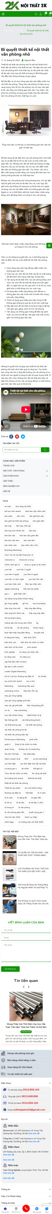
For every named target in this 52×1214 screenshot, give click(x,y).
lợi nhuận (42, 676)
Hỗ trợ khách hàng (13, 618)
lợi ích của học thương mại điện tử (19, 676)
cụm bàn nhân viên (13, 584)
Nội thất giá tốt (11, 720)
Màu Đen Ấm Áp (31, 691)
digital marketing (12, 589)
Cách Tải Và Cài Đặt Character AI (19, 555)
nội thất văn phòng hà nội (16, 729)
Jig (37, 623)
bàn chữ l (21, 516)
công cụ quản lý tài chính (35, 564)
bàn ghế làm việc (36, 516)
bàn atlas (8, 516)
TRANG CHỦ (8, 465)
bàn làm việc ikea (12, 540)
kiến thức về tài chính (14, 647)
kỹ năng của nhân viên (29, 652)
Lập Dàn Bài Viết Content (15, 661)
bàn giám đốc (38, 521)
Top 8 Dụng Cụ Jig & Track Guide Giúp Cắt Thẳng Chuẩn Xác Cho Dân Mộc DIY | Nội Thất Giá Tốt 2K (33, 902)
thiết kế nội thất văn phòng (16, 783)
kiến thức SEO (30, 637)
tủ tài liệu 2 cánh (36, 802)
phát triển (33, 739)
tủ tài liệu (20, 802)
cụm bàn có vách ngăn (14, 579)
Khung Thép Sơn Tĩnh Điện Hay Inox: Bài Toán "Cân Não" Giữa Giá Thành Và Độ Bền (32, 838)
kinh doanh (32, 647)
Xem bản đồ (33, 1133)
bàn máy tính (29, 540)
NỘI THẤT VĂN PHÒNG (14, 470)
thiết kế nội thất (34, 778)
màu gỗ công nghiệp (13, 695)
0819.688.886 (30, 1096)
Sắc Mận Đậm (29, 754)
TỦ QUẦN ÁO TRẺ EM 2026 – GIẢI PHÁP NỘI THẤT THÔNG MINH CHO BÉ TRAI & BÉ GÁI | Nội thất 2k (34, 854)
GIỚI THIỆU (8, 481)
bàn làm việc (10, 535)
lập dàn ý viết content (14, 666)
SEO (26, 759)
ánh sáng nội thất (23, 506)
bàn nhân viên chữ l (29, 545)
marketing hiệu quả (26, 686)
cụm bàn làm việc (35, 579)
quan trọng (9, 749)
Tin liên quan (26, 980)
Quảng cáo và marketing (29, 749)
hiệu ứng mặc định (37, 613)
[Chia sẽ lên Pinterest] (17, 436)
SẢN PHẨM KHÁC (11, 476)
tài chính (25, 768)
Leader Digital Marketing (15, 671)
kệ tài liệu (9, 627)
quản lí (7, 744)
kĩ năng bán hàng (12, 637)
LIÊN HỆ (6, 491)
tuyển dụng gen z (36, 812)
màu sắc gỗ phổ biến (13, 705)
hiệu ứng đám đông (33, 608)
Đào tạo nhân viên (33, 584)
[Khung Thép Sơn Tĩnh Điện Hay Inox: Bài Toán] (10, 842)
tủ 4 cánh (41, 793)
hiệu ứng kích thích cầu (15, 613)
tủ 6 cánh (9, 797)
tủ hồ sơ (8, 802)
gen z (7, 594)
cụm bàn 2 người (23, 569)
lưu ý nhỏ (30, 681)
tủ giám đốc (36, 797)
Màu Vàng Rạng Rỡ (35, 705)
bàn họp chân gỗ (23, 526)
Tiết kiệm (29, 793)
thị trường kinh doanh (14, 778)
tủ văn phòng (24, 807)
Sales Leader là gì (12, 759)
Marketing (9, 686)
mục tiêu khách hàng (14, 715)
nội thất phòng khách (31, 720)
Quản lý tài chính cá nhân (26, 744)
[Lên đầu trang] (47, 1204)
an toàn (8, 506)
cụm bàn (8, 569)
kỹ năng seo (25, 657)
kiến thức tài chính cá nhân (32, 642)
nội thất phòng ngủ (13, 725)
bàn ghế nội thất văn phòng (16, 521)
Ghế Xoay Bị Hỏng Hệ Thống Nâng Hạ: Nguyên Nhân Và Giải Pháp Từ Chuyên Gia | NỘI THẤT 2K (33, 886)
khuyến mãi (39, 632)
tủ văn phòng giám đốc (14, 812)
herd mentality (39, 603)
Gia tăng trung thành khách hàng (19, 598)
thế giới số (37, 768)
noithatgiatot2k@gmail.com (29, 1109)
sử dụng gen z (11, 768)
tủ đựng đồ (22, 797)
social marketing (40, 759)
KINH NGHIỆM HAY (11, 486)
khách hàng (38, 627)
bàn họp (8, 526)
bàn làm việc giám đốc (29, 535)
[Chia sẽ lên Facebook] (11, 436)
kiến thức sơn (10, 642)
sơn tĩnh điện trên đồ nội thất (33, 763)
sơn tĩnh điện (10, 763)
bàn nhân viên (11, 545)
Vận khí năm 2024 (12, 817)
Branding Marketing (13, 550)
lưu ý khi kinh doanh (13, 681)
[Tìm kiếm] (45, 449)
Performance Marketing (15, 739)
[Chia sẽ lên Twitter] (23, 436)
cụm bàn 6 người (30, 574)
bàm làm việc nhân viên (35, 511)
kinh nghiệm (10, 652)
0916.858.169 (31, 1089)
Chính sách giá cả (12, 564)
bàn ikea (32, 530)
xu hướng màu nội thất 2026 (31, 822)
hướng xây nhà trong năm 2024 (18, 623)
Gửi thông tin (10, 969)
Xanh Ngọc (9, 822)
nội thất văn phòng (34, 725)
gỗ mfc (25, 603)
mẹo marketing (20, 710)
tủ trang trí (9, 807)
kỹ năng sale (10, 657)
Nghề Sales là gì (34, 715)
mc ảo (7, 710)
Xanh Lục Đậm (31, 817)
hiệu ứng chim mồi (12, 608)
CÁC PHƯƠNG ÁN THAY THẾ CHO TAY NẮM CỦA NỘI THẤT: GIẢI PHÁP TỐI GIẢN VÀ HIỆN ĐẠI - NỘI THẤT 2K (33, 870)
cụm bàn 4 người (12, 574)
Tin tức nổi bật (11, 831)
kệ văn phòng (23, 627)
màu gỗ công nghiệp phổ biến (17, 700)
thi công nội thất (39, 773)
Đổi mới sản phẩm (31, 589)
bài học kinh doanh (13, 511)
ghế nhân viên (20, 594)
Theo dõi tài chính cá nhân (16, 773)
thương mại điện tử (13, 793)
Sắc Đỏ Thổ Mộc (12, 754)
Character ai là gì (26, 560)
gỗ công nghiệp (11, 603)
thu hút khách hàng (33, 788)
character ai (10, 560)
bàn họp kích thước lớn (15, 530)
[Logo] (26, 5)
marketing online (12, 691)
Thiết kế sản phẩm (12, 788)
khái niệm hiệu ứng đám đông (17, 632)
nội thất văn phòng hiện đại (16, 734)
